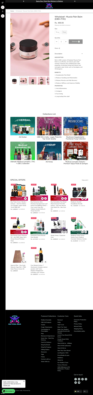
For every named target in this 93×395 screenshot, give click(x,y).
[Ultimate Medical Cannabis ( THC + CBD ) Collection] (22, 151)
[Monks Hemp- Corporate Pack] (59, 225)
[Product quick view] (45, 198)
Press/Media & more (63, 355)
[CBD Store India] (49, 6)
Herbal (43, 325)
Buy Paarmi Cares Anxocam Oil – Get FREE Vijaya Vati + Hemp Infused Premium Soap (19, 238)
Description (58, 54)
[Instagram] (82, 379)
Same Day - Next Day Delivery (47, 339)
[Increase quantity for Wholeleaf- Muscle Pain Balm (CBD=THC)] (66, 41)
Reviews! (60, 320)
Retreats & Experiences (48, 336)
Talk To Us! (60, 325)
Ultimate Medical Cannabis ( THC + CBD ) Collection (22, 162)
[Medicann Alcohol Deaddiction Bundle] (79, 192)
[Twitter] (79, 379)
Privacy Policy (78, 324)
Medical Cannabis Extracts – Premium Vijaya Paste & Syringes (76, 163)
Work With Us (45, 361)
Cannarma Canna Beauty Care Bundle (38, 236)
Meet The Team (62, 327)
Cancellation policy (79, 331)
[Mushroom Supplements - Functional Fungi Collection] (75, 126)
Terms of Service (62, 365)
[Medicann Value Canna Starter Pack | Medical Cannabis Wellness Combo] (79, 225)
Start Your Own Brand (63, 350)
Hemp (43, 357)
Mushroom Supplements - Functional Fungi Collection (76, 138)
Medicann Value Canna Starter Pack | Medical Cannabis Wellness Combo (79, 237)
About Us (60, 360)
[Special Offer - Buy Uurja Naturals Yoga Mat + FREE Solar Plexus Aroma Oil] (19, 255)
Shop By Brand (45, 345)
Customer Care (62, 316)
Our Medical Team (62, 362)
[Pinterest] (86, 379)
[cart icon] (2, 16)
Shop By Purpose (46, 347)
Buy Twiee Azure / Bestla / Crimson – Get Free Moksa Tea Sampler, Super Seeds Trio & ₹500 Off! (18, 204)
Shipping (57, 25)
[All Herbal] (22, 126)
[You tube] (79, 382)
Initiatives (60, 358)
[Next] (75, 1)
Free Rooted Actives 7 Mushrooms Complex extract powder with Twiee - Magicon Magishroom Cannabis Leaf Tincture (39, 268)
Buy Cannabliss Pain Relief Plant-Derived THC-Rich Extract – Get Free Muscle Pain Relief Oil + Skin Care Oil (58, 205)
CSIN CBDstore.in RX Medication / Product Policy (63, 369)
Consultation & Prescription (45, 330)
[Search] (2, 7)
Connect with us (45, 359)
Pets (42, 333)
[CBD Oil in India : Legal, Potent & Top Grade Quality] (49, 126)
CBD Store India (17, 390)
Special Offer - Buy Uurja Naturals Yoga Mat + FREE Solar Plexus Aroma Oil (18, 267)
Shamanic (44, 352)
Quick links (78, 316)
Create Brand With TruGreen (63, 340)
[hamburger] (3, 3)
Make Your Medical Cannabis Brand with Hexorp (63, 331)
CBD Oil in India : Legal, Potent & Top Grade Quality (49, 138)
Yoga (42, 354)
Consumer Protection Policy (80, 320)
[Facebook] (75, 379)
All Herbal (23, 137)
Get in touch (78, 375)
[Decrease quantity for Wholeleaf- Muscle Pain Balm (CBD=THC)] (56, 41)
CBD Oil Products (46, 322)
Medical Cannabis (46, 320)
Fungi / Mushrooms (46, 327)
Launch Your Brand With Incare (64, 336)
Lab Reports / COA (62, 353)
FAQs (59, 322)
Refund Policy (78, 326)
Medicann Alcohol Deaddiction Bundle (76, 203)
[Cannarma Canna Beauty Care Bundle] (39, 225)
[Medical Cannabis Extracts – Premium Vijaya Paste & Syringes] (75, 151)
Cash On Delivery (46, 342)
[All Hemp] (49, 151)
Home (12, 11)
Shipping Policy (78, 329)
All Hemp (49, 162)
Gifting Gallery (45, 349)
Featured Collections (48, 316)
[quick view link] (25, 198)
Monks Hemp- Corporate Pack (58, 236)
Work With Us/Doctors (64, 346)
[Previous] (24, 1)
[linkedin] (75, 382)
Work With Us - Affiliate (64, 343)
